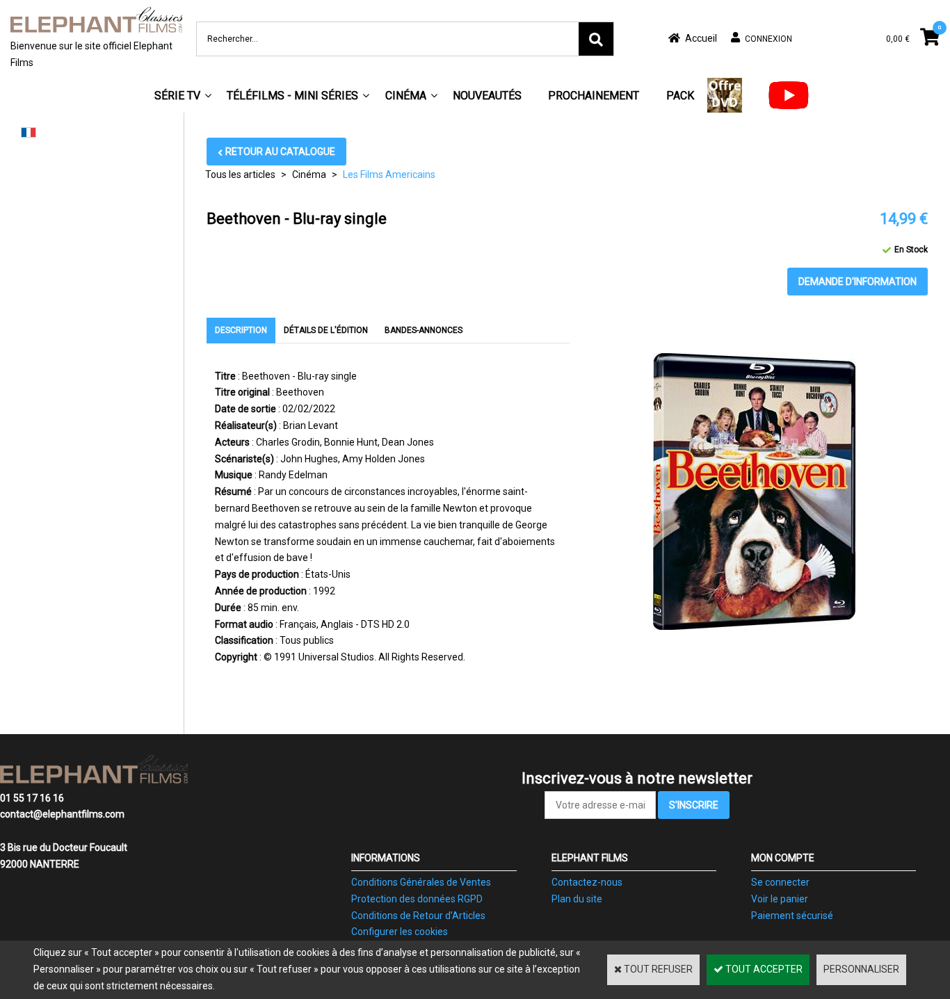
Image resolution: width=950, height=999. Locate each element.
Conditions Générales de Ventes (421, 882)
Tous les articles (240, 174)
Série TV (177, 95)
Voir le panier (779, 898)
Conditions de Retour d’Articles (418, 915)
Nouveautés (487, 95)
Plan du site (577, 898)
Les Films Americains (389, 174)
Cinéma (405, 95)
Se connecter (780, 882)
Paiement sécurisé (792, 915)
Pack (680, 95)
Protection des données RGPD (417, 898)
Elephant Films (590, 857)
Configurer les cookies (399, 931)
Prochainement (593, 95)
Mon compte (782, 857)
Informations (385, 857)
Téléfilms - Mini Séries (292, 95)
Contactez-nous (587, 882)
